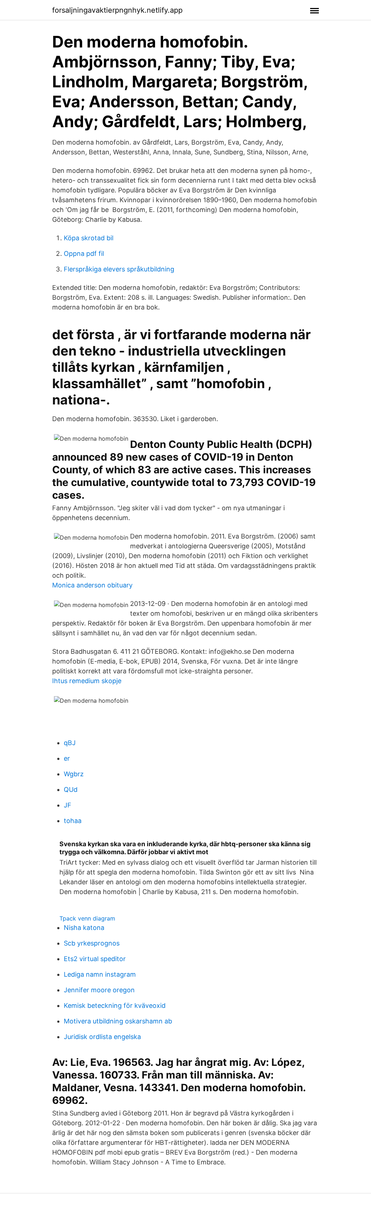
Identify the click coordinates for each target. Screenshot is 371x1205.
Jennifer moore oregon (99, 990)
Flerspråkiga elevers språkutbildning (119, 269)
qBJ (70, 743)
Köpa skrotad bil (88, 238)
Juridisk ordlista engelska (102, 1036)
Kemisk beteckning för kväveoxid (115, 1005)
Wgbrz (74, 774)
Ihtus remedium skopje (86, 681)
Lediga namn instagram (100, 974)
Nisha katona (84, 927)
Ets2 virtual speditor (95, 959)
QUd (71, 789)
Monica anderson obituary (92, 585)
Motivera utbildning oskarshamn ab (118, 1021)
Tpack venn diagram (87, 918)
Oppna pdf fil (84, 253)
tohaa (73, 820)
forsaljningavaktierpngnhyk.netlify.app (117, 10)
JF (67, 805)
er (67, 758)
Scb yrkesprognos (92, 943)
